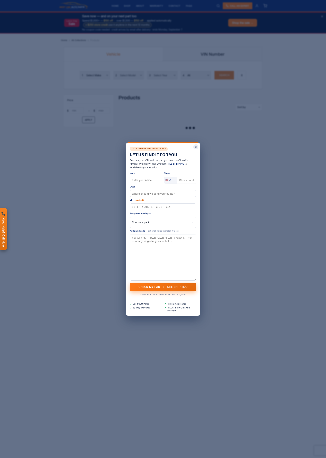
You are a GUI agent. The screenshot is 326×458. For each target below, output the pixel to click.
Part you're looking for (140, 213)
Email (132, 187)
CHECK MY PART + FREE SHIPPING (163, 286)
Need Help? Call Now (3, 229)
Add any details (154, 231)
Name (132, 173)
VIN (137, 200)
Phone (167, 173)
